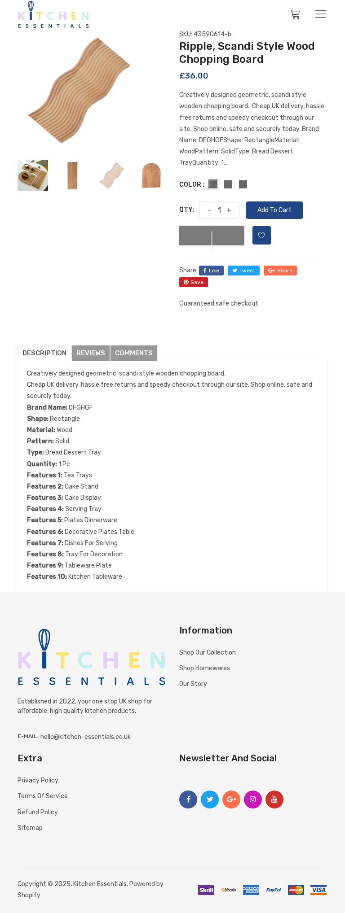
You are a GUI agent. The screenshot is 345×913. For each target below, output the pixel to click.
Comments (134, 353)
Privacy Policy (38, 780)
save (196, 282)
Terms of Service (43, 796)
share (284, 270)
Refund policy (38, 812)
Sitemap (30, 828)
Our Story (193, 684)
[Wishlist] (261, 235)
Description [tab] (44, 353)
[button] (211, 235)
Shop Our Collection (207, 652)
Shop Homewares (204, 668)
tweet (247, 270)
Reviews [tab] (90, 353)
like (214, 270)
